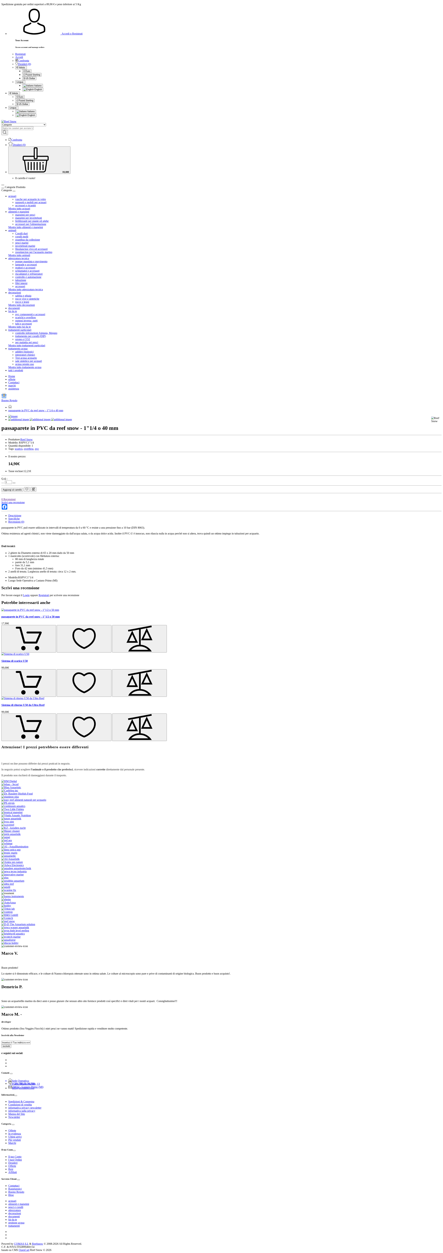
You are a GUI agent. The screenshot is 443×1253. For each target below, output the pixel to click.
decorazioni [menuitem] (14, 292)
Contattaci (13, 382)
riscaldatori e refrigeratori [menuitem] (29, 273)
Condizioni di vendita (20, 1104)
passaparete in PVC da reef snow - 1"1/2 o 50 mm (30, 616)
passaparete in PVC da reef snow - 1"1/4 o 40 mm (35, 410)
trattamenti (14, 1225)
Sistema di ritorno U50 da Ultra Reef (22, 705)
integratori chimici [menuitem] (25, 354)
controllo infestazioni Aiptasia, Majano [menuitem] (36, 333)
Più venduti (14, 1139)
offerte (11, 379)
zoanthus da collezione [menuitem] (27, 239)
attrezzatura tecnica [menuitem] (18, 258)
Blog (11, 1195)
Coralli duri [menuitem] (21, 233)
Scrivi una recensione (13, 502)
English (38, 89)
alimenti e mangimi (18, 1204)
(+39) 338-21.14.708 (23, 1083)
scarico (18, 448)
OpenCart (24, 1250)
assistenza (13, 388)
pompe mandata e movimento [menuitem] (31, 261)
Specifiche (14, 518)
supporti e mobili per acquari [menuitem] (30, 202)
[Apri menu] (2, 184)
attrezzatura (14, 1210)
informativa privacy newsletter (24, 1107)
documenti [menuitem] (14, 308)
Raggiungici (15, 1188)
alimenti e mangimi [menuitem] (18, 211)
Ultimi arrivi (15, 1136)
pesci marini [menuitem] (21, 242)
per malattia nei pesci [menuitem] (26, 342)
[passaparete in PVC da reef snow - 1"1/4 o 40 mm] (13, 416)
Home (11, 376)
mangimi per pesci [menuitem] (25, 214)
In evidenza (14, 1133)
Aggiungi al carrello (12, 489)
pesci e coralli (15, 1207)
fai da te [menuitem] (12, 311)
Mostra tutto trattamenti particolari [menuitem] (26, 345)
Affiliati (12, 1172)
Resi (10, 1169)
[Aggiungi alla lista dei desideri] (27, 489)
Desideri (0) (24, 64)
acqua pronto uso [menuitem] (24, 364)
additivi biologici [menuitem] (24, 351)
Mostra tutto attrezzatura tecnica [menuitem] (25, 289)
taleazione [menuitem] (20, 280)
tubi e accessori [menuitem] (23, 323)
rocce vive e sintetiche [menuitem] (27, 298)
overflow (29, 448)
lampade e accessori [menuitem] (26, 264)
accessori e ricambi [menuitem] (25, 205)
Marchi (12, 1143)
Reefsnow (37, 1243)
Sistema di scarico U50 (14, 660)
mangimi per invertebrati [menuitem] (28, 217)
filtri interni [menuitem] (21, 283)
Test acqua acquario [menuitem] (26, 357)
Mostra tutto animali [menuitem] (19, 255)
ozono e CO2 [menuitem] (22, 339)
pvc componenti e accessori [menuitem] (30, 314)
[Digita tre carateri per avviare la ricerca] (4, 132)
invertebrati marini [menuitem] (25, 245)
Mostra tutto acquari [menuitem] (19, 208)
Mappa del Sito (16, 1113)
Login (26, 595)
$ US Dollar (29, 78)
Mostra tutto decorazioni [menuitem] (21, 305)
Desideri (12, 1162)
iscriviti (6, 1046)
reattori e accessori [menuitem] (25, 267)
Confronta (23, 60)
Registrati (20, 54)
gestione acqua (16, 1222)
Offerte (12, 1130)
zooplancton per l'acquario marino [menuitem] (33, 252)
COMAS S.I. (21, 1243)
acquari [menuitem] (12, 196)
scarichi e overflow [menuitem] (25, 317)
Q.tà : (4, 478)
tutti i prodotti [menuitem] (15, 370)
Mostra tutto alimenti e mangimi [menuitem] (25, 227)
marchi (12, 385)
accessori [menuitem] (20, 286)
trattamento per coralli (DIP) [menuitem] (30, 336)
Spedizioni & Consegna (21, 1101)
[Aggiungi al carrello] (28, 639)
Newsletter (14, 1117)
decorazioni (14, 1213)
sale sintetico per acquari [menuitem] (28, 361)
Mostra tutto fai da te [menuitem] (19, 326)
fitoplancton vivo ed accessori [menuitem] (31, 249)
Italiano (38, 85)
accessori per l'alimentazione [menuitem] (30, 224)
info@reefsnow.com (23, 1088)
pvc (37, 448)
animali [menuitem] (12, 230)
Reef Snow (26, 439)
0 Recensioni (8, 499)
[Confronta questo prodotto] (33, 489)
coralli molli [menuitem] (21, 236)
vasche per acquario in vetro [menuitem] (30, 199)
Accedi (19, 57)
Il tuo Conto (14, 1156)
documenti (14, 1216)
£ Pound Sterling (32, 74)
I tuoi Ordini (15, 1159)
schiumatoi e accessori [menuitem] (27, 270)
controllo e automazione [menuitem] (28, 277)
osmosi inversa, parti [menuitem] (26, 320)
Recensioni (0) (16, 521)
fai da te (12, 1219)
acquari (12, 1200)
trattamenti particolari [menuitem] (19, 329)
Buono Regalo (9, 400)
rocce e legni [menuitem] (22, 301)
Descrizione (14, 515)
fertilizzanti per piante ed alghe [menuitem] (32, 221)
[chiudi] (14, 191)
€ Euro (27, 71)
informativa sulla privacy (21, 1110)
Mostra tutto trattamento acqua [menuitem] (24, 367)
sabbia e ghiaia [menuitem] (23, 295)
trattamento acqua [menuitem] (18, 348)
